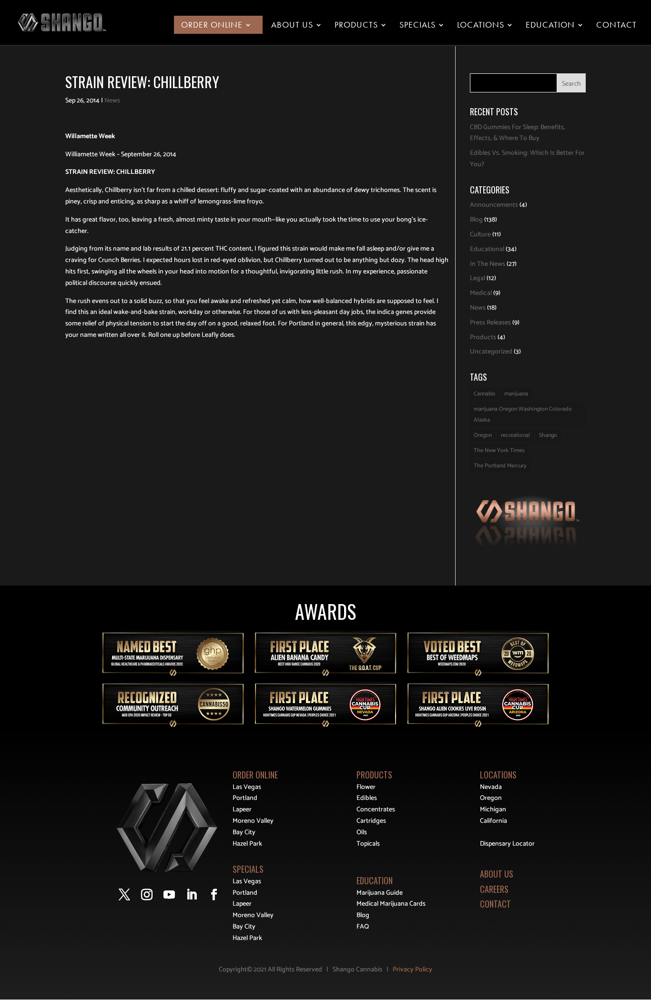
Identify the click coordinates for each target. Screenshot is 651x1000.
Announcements (494, 205)
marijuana (516, 393)
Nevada (491, 787)
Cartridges (371, 821)
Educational (487, 249)
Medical (481, 293)
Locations (480, 25)
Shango (548, 435)
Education (550, 25)
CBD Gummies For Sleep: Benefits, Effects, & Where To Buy (517, 133)
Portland (245, 798)
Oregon (483, 435)
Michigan (493, 809)
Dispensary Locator (507, 843)
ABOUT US (496, 874)
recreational (515, 435)
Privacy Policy (412, 969)
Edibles (366, 798)
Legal (477, 278)
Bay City (244, 832)
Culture (480, 234)
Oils (361, 832)
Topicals (368, 843)
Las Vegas (247, 787)
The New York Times (499, 450)
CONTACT (495, 904)
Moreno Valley (253, 821)
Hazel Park (247, 843)
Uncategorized (491, 351)
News (112, 100)
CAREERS (494, 889)
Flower (366, 787)
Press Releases (490, 322)
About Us (292, 25)
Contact (616, 25)
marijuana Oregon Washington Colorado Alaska (523, 414)
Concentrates (375, 809)
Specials (417, 25)
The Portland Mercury (500, 465)
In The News (487, 264)
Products (356, 25)
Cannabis (484, 393)
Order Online (212, 25)
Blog (476, 219)
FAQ (362, 926)
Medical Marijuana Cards (391, 904)
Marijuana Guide (379, 893)
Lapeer (242, 809)
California (493, 821)
